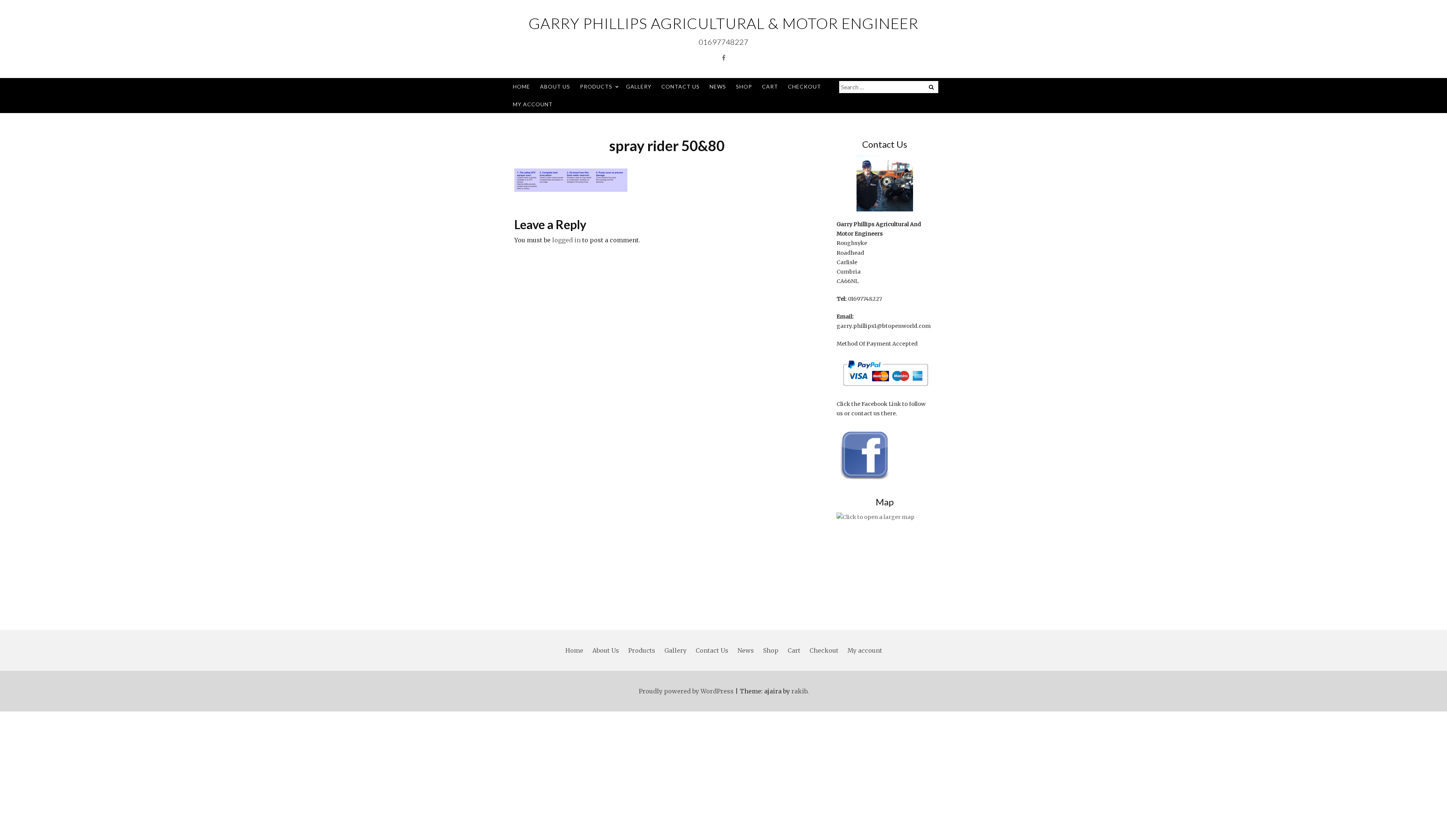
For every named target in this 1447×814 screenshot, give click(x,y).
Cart (770, 86)
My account (533, 104)
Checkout (804, 86)
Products (596, 86)
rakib (799, 691)
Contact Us (680, 86)
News (718, 86)
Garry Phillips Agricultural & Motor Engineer (723, 23)
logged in (566, 240)
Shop (744, 86)
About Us (555, 86)
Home (521, 86)
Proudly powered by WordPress (686, 691)
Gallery (639, 86)
